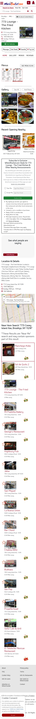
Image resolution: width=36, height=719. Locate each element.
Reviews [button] (30, 55)
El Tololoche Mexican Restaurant (14, 649)
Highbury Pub (11, 451)
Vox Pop (8, 589)
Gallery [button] (13, 55)
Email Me (9, 193)
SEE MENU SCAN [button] (27, 66)
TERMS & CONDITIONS (16, 709)
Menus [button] (21, 55)
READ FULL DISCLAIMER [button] (18, 184)
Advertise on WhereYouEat (6, 685)
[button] (28, 2)
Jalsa (6, 470)
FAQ (3, 672)
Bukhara (8, 569)
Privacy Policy (26, 219)
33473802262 (8, 37)
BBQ (11, 16)
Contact (22, 684)
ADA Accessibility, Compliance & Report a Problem (18, 696)
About (4, 668)
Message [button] (6, 49)
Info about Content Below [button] (25, 17)
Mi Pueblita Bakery (13, 411)
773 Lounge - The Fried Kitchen (16, 391)
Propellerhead (11, 608)
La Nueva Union (12, 510)
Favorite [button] (23, 49)
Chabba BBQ (10, 549)
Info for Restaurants (26, 675)
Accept (13, 715)
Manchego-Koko (23, 345)
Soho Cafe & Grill (12, 628)
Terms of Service (14, 221)
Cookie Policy (6, 675)
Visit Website (7, 291)
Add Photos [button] (28, 90)
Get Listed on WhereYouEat (24, 679)
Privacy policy (24, 668)
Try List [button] (31, 49)
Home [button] (4, 55)
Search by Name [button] (8, 8)
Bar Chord (9, 530)
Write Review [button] (10, 255)
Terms (22, 672)
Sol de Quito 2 (22, 364)
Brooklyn (4, 16)
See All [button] (16, 90)
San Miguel (10, 490)
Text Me (9, 188)
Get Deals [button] (14, 49)
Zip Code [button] (25, 8)
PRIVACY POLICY (15, 711)
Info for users (6, 679)
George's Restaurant (14, 431)
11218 (3, 18)
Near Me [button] (18, 8)
